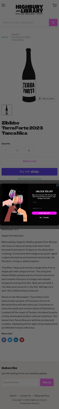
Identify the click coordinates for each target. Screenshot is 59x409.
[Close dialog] (57, 185)
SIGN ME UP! (44, 213)
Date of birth (35, 205)
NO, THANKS (44, 218)
